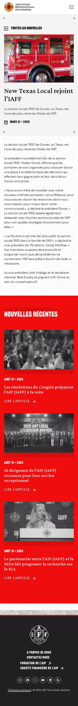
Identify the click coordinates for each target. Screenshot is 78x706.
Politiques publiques (19, 690)
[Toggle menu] (71, 7)
